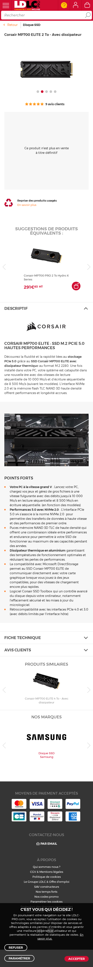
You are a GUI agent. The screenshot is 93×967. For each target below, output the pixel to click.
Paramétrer (19, 958)
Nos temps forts (46, 891)
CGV (33, 871)
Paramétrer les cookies (46, 901)
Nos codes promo (46, 896)
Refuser (16, 948)
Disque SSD (31, 25)
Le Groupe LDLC (35, 881)
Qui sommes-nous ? (46, 866)
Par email (48, 844)
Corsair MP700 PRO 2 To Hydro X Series (46, 277)
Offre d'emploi (59, 881)
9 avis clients (54, 104)
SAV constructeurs (46, 886)
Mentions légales (51, 871)
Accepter (76, 959)
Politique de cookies (46, 876)
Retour (12, 25)
